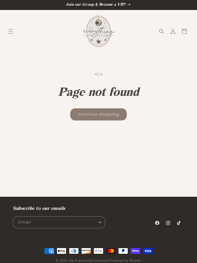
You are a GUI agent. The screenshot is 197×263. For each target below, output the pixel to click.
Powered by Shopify (125, 260)
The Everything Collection (88, 260)
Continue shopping (98, 114)
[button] (10, 31)
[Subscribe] (99, 222)
